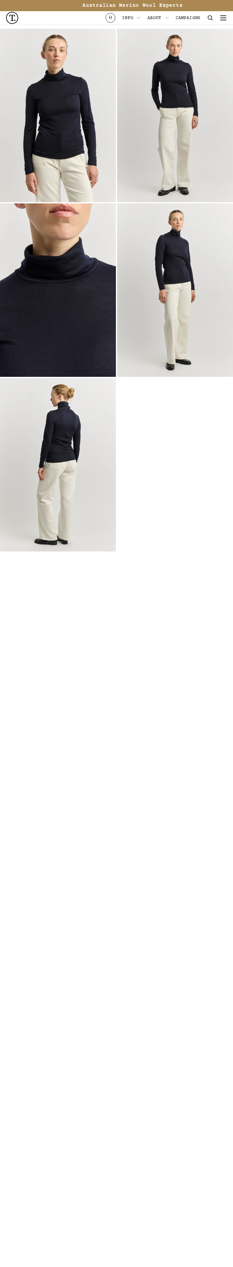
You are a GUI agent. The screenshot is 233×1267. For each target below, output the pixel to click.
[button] (210, 18)
